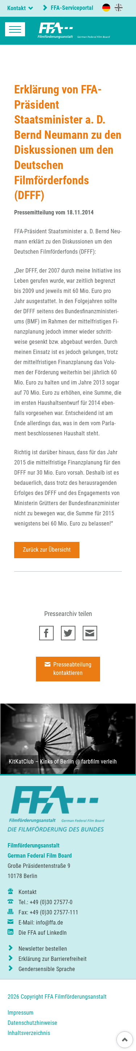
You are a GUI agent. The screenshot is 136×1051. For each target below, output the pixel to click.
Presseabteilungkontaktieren (71, 668)
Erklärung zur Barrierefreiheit (52, 958)
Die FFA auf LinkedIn (42, 932)
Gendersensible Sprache (46, 969)
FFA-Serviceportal (71, 7)
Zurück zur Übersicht (47, 549)
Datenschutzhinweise (32, 1022)
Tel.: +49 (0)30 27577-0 (45, 902)
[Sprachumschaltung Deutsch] (106, 8)
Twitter (68, 633)
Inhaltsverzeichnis (29, 1033)
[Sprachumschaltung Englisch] (119, 7)
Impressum (20, 1012)
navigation (15, 29)
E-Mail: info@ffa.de (40, 922)
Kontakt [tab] (16, 8)
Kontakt (27, 892)
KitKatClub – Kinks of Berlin (41, 761)
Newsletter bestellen (42, 948)
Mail (90, 633)
